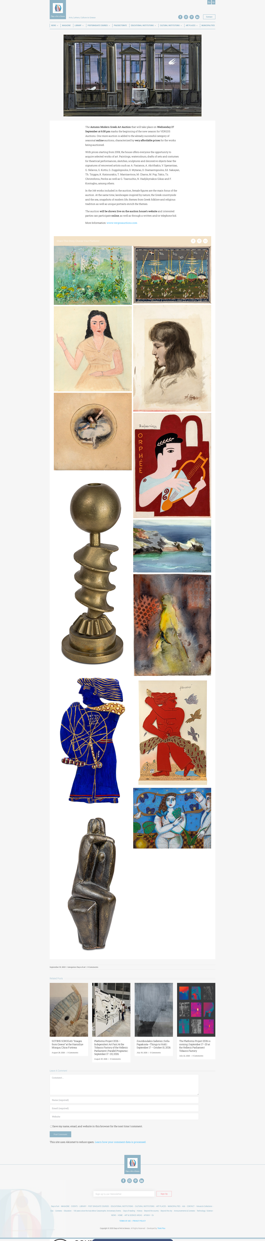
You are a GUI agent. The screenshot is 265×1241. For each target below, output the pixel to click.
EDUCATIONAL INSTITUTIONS (122, 1206)
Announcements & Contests (184, 1211)
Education (67, 1211)
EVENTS (74, 1206)
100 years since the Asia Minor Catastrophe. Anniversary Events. (97, 1211)
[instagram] (186, 17)
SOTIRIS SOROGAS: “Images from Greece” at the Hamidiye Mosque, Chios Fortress (67, 1044)
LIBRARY (83, 1206)
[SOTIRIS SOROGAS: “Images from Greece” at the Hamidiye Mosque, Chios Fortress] (69, 984)
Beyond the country (151, 1211)
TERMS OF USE (125, 1221)
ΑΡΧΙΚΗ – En (149, 1215)
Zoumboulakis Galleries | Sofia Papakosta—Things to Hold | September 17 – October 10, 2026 (154, 1044)
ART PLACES (161, 1206)
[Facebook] (193, 241)
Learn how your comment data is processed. (120, 1142)
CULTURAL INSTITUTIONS (144, 1206)
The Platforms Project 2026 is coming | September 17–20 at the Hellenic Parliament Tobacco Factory (194, 1045)
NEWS (113, 1215)
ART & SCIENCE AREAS (133, 1215)
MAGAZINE (65, 1206)
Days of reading (129, 1211)
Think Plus (161, 1228)
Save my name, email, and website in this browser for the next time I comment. (97, 1126)
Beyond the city (166, 1211)
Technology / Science (205, 1211)
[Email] (205, 241)
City (52, 1211)
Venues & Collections (204, 1206)
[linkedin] (197, 17)
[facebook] (180, 17)
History (139, 1211)
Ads (183, 1206)
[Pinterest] (199, 241)
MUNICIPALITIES (174, 1206)
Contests (58, 1211)
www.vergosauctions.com (122, 222)
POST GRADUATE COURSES (98, 1206)
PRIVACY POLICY (139, 1221)
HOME (120, 1215)
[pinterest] (192, 17)
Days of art (81, 967)
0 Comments (93, 967)
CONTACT (190, 1206)
